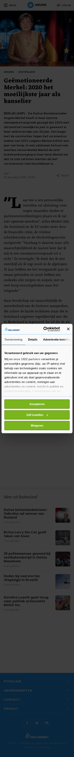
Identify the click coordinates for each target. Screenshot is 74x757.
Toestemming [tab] (13, 339)
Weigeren (37, 425)
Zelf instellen (34, 414)
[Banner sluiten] (68, 329)
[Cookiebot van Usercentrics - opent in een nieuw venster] (45, 329)
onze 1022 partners (26, 359)
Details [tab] (32, 339)
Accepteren (37, 404)
